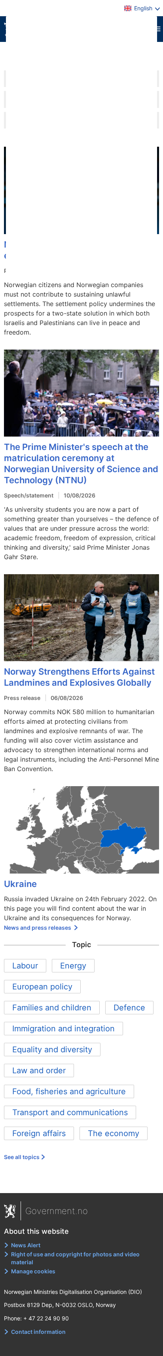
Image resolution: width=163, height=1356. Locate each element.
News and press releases (38, 927)
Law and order (39, 1070)
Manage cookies (33, 1271)
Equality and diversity (52, 1049)
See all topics (22, 1157)
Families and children (51, 1007)
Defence (129, 1007)
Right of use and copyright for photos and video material (75, 1258)
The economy (113, 1133)
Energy (73, 965)
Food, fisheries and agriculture (69, 1091)
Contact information (38, 1331)
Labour (25, 965)
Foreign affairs (39, 1133)
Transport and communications (70, 1112)
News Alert (25, 1245)
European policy (42, 986)
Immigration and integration (63, 1028)
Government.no (56, 1211)
